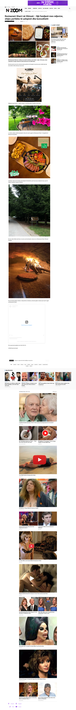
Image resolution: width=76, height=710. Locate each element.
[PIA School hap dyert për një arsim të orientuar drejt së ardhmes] (59, 32)
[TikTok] (10, 707)
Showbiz (58, 46)
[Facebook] (8, 703)
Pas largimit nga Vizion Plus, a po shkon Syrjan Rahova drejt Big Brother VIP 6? (62, 54)
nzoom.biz (36, 364)
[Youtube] (16, 707)
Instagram (20, 703)
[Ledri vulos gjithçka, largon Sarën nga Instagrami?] (46, 376)
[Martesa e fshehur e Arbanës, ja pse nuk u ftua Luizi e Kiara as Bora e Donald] (29, 376)
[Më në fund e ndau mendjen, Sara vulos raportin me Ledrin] (63, 376)
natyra (32, 364)
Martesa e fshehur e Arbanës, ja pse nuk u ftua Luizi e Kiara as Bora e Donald (29, 384)
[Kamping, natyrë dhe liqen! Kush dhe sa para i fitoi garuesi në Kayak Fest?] (53, 48)
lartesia (22, 364)
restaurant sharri (45, 364)
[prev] (68, 11)
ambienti (15, 364)
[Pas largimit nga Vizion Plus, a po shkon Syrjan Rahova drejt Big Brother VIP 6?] (53, 54)
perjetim (40, 364)
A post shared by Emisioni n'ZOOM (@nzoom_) (26, 341)
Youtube (19, 706)
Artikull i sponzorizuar (9, 21)
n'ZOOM (29, 364)
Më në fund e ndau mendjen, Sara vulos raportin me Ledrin (62, 384)
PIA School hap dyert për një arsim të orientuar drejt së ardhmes (58, 40)
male (25, 364)
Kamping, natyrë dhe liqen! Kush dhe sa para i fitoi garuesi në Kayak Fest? (62, 48)
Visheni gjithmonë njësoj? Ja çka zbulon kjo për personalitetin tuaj (42, 11)
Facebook (12, 703)
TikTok (13, 706)
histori (18, 364)
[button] (69, 8)
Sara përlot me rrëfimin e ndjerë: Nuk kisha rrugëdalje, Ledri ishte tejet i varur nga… (12, 384)
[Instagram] (16, 703)
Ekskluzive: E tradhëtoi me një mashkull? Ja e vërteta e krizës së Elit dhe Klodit (62, 60)
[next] (70, 11)
